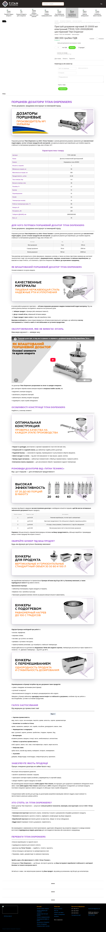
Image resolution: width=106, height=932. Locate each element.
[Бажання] (89, 4)
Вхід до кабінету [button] (58, 908)
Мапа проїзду (91, 915)
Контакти (56, 916)
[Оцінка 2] (70, 85)
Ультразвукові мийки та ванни (59, 14)
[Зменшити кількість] (56, 47)
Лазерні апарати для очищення (21, 14)
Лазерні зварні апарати (8, 14)
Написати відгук (75, 34)
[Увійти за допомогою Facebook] (90, 68)
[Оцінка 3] (73, 85)
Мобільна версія (8, 916)
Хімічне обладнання (84, 14)
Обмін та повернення (59, 914)
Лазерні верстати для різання (34, 15)
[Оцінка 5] (78, 85)
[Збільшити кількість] (60, 47)
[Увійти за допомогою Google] (92, 68)
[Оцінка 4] (75, 85)
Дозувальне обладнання (72, 14)
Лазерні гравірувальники (46, 14)
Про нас (56, 910)
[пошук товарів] (62, 4)
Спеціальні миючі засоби (97, 14)
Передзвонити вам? (76, 915)
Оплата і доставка (58, 912)
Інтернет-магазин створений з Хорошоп (11, 928)
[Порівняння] (93, 4)
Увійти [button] (58, 43)
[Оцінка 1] (68, 85)
